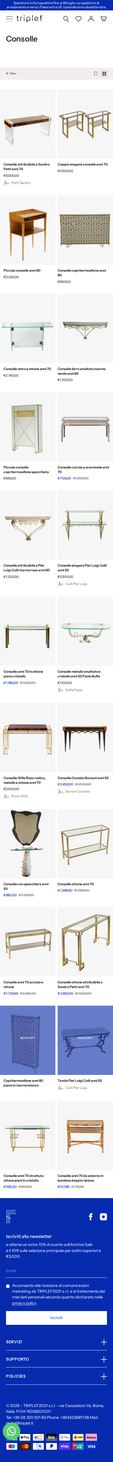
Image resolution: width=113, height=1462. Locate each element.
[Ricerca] (66, 18)
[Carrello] (103, 18)
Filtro (13, 73)
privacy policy (24, 1303)
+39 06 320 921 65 (29, 1417)
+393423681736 (74, 1417)
